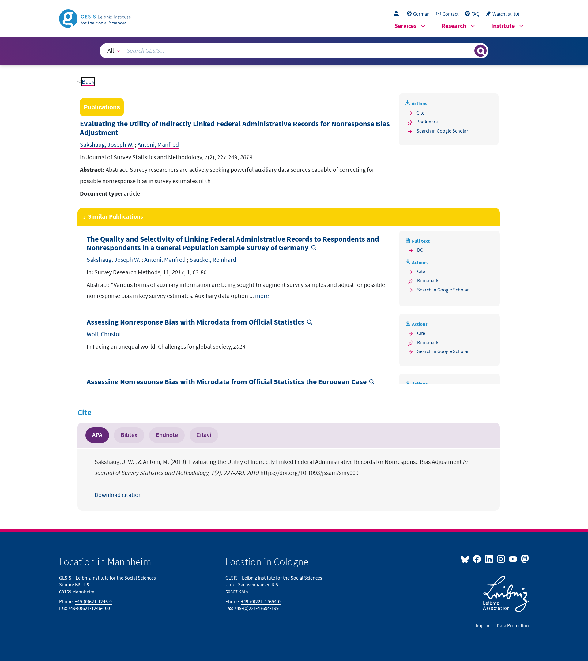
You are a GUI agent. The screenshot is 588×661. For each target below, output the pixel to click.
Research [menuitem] (454, 26)
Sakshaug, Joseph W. (107, 145)
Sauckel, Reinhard (213, 260)
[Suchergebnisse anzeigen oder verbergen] (480, 50)
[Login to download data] (398, 14)
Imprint (484, 626)
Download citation (118, 495)
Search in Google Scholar (442, 131)
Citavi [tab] (203, 435)
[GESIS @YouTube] (513, 559)
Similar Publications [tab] (115, 217)
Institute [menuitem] (503, 26)
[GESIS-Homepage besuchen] (95, 18)
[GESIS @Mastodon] (524, 559)
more (262, 296)
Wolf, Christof (104, 334)
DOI (421, 250)
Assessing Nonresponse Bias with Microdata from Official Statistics (195, 322)
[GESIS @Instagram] (501, 559)
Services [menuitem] (405, 26)
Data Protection (513, 626)
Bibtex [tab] (129, 435)
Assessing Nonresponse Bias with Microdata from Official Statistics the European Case (227, 382)
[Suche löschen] (469, 50)
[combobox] (294, 51)
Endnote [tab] (167, 435)
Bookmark (427, 122)
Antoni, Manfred (158, 145)
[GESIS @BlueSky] (466, 559)
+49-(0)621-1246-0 (93, 602)
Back (88, 82)
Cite (420, 113)
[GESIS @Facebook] (477, 559)
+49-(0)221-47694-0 (261, 602)
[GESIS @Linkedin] (489, 559)
